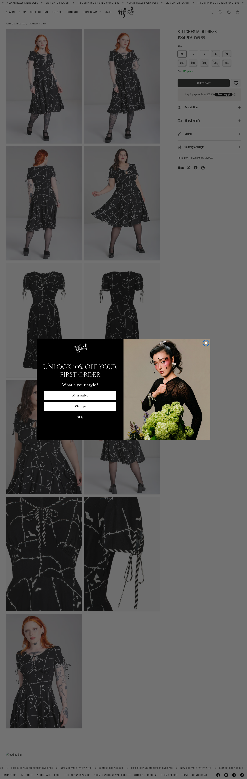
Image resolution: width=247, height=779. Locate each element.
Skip (80, 417)
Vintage (80, 406)
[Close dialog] (206, 343)
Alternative (80, 395)
